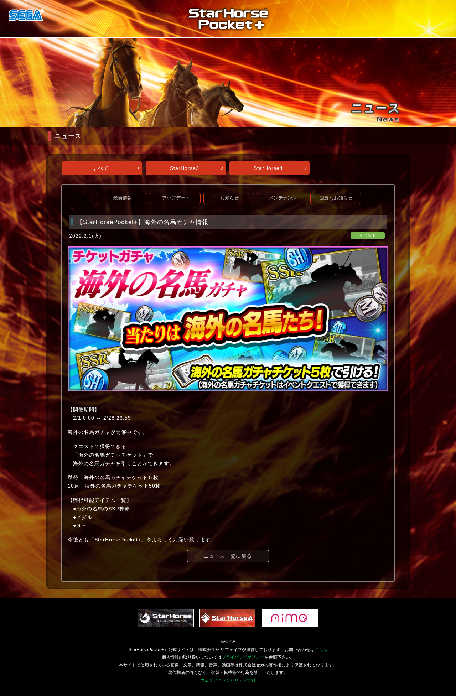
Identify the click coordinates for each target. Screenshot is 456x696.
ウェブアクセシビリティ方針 (228, 680)
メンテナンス (283, 198)
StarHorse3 (184, 168)
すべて (101, 168)
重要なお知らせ (336, 198)
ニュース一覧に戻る (228, 556)
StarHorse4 (268, 168)
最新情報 (122, 198)
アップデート (176, 198)
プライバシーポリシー (243, 657)
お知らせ (229, 198)
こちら (321, 649)
